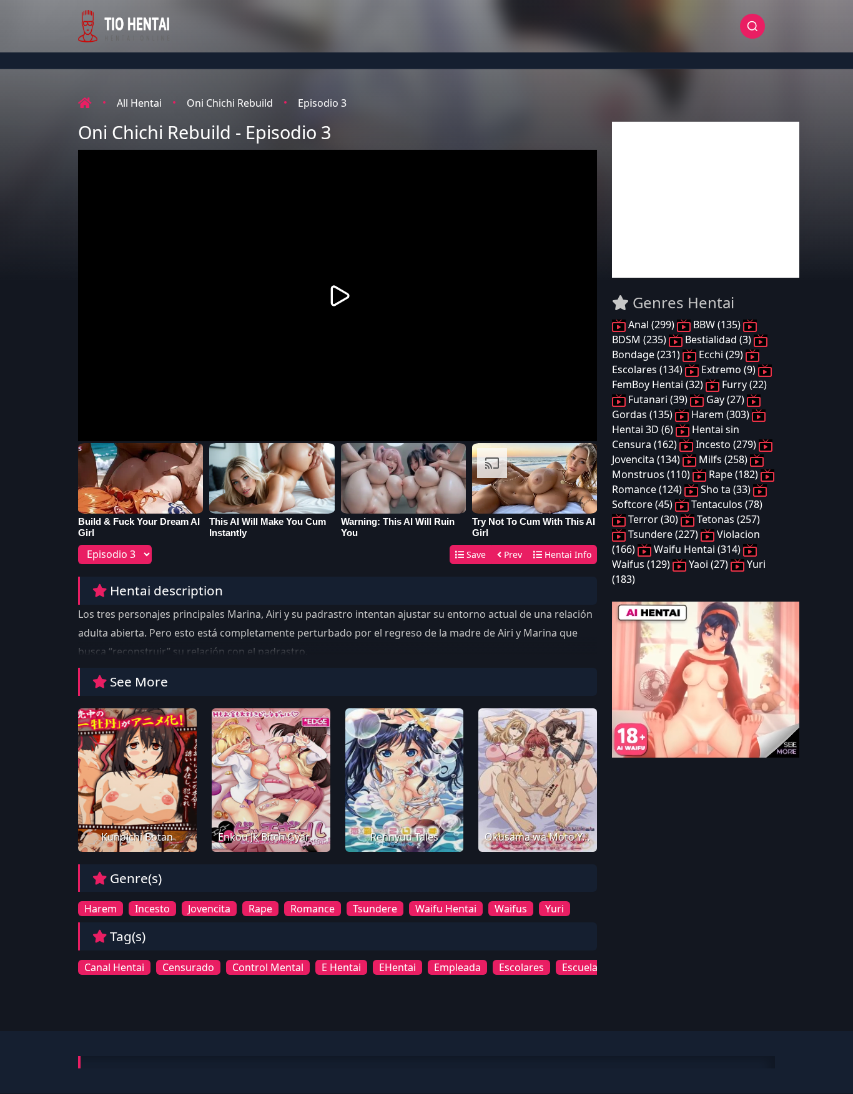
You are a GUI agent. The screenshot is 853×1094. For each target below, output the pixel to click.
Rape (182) (733, 474)
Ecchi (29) (721, 354)
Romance (312, 909)
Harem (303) (720, 414)
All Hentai (139, 103)
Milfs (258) (723, 459)
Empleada (457, 967)
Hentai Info (566, 554)
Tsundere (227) (663, 534)
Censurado (188, 967)
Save (475, 554)
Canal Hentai (114, 967)
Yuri (554, 909)
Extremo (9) (728, 369)
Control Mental (267, 967)
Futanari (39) (658, 399)
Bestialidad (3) (718, 339)
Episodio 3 (322, 103)
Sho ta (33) (725, 489)
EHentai (397, 967)
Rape (260, 909)
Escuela (580, 967)
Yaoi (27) (708, 564)
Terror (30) (653, 519)
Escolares (521, 967)
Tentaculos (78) (725, 504)
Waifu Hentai (445, 909)
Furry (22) (743, 384)
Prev (511, 554)
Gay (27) (725, 399)
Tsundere (375, 909)
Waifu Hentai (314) (697, 549)
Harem (100, 909)
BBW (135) (717, 324)
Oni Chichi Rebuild (230, 103)
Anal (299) (651, 324)
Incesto (152, 909)
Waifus (511, 909)
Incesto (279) (726, 444)
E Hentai (341, 967)
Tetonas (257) (727, 519)
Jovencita (209, 909)
